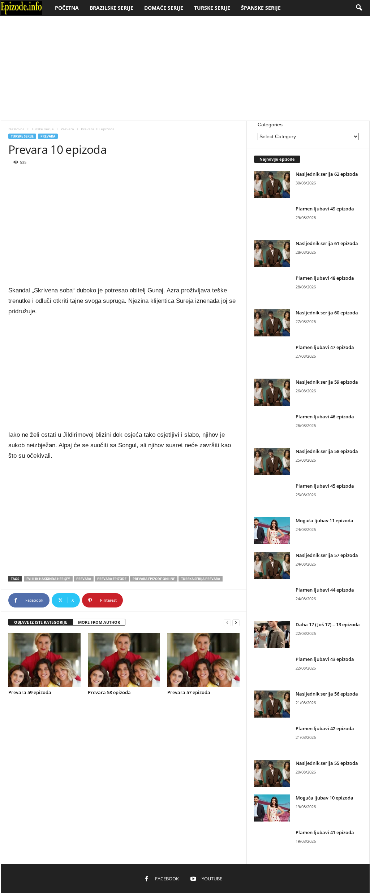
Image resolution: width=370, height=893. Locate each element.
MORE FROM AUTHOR (99, 622)
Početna (67, 7)
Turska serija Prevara (200, 578)
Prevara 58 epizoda (109, 692)
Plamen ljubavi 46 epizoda (325, 416)
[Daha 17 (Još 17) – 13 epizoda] (272, 634)
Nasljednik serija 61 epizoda (327, 243)
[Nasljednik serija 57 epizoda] (272, 565)
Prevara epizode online (154, 578)
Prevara (67, 128)
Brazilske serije (111, 7)
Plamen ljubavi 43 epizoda (325, 659)
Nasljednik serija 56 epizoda (327, 694)
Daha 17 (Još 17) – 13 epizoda (328, 624)
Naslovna (16, 128)
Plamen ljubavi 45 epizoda (325, 486)
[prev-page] (227, 622)
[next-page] (236, 622)
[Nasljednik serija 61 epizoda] (272, 253)
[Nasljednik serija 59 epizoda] (272, 392)
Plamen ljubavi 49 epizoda (325, 208)
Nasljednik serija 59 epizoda (327, 382)
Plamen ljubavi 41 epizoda (325, 832)
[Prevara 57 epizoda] (203, 660)
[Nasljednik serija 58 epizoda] (272, 461)
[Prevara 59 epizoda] (44, 660)
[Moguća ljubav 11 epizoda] (272, 530)
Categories (270, 124)
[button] (359, 8)
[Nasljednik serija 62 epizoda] (272, 184)
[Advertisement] (185, 68)
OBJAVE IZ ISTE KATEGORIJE (40, 622)
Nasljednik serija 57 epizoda (327, 555)
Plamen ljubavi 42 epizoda (325, 728)
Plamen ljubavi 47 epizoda (325, 347)
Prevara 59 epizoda (29, 692)
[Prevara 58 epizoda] (124, 660)
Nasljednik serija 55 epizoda (327, 763)
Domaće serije (163, 7)
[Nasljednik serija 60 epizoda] (272, 322)
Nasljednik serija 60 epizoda (327, 312)
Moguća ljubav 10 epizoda (324, 797)
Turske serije (212, 7)
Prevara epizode (111, 578)
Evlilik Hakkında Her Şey (48, 578)
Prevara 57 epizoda (188, 692)
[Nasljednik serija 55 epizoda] (272, 773)
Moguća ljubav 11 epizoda (324, 520)
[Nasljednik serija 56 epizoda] (272, 704)
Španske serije (261, 7)
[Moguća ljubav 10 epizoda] (272, 808)
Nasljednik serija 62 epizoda (327, 174)
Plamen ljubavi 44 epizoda (325, 590)
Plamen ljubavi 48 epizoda (325, 278)
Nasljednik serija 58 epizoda (327, 451)
